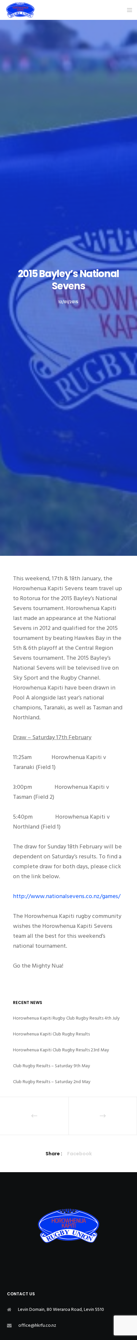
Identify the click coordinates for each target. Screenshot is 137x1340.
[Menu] (127, 10)
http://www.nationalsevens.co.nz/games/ (66, 896)
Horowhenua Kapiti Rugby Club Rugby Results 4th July (66, 1018)
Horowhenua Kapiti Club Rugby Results (51, 1034)
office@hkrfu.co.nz (37, 1325)
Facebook (79, 1153)
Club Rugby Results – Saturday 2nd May (51, 1081)
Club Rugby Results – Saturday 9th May (51, 1066)
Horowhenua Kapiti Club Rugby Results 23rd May (61, 1050)
